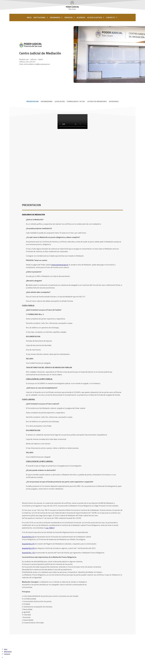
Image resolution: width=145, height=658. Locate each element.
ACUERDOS (81, 17)
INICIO (29, 17)
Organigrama (46, 102)
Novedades (114, 102)
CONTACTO (110, 17)
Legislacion (60, 102)
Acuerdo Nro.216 (28, 548)
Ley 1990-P (50, 528)
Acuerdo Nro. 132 (28, 552)
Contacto (7, 654)
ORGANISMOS (55, 17)
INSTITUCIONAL (40, 17)
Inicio (5, 649)
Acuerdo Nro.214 (28, 536)
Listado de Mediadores (97, 102)
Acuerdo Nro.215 (28, 543)
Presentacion (32, 102)
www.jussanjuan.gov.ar (59, 264)
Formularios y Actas (76, 102)
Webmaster (8, 651)
